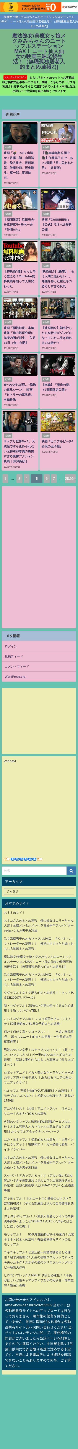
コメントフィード (17, 666)
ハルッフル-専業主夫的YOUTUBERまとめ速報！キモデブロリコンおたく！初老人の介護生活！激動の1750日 (39, 1095)
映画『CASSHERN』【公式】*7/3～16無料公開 (57, 224)
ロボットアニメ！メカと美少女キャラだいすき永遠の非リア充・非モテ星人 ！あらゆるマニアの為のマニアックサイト (39, 1077)
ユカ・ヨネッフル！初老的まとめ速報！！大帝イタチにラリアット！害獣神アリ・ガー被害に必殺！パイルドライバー (39, 1144)
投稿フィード (14, 656)
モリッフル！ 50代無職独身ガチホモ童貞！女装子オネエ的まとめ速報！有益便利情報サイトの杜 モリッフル (39, 1239)
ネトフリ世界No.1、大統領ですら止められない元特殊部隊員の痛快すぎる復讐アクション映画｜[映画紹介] (19, 451)
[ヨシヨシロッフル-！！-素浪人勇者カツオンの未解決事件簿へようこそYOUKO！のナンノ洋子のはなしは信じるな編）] (39, 1221)
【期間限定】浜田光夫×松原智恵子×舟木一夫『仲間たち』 (20, 224)
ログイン (11, 646)
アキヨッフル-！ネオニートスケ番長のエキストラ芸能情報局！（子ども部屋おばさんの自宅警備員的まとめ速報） (39, 1203)
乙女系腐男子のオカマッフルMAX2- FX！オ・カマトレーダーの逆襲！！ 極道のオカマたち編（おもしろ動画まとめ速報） (39, 943)
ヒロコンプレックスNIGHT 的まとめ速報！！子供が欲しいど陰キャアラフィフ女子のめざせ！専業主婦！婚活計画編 (39, 1280)
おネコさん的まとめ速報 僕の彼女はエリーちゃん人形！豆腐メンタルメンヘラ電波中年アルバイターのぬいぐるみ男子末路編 (39, 925)
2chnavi (10, 761)
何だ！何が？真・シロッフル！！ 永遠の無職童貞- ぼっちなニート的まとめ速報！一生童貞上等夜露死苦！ (39, 1036)
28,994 (70, 478)
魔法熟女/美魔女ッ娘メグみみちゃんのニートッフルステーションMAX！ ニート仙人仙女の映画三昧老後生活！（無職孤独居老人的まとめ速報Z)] (38, 961)
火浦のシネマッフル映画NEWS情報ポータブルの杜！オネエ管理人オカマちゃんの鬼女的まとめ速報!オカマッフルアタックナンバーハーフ (37, 1126)
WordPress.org (15, 676)
